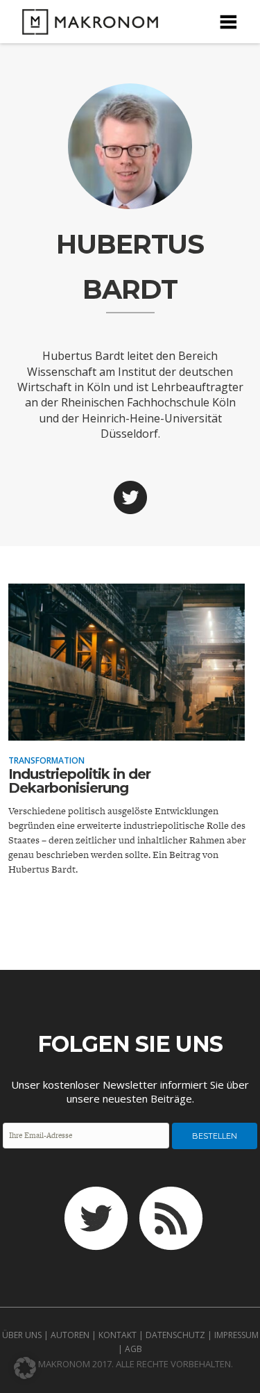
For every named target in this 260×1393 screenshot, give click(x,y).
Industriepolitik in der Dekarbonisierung (79, 781)
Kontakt (117, 1335)
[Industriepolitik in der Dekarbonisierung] (126, 731)
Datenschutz (175, 1335)
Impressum (236, 1335)
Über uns (22, 1335)
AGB (133, 1349)
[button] (25, 1368)
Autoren (70, 1335)
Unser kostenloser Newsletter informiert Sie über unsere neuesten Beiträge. (130, 1091)
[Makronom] (86, 26)
